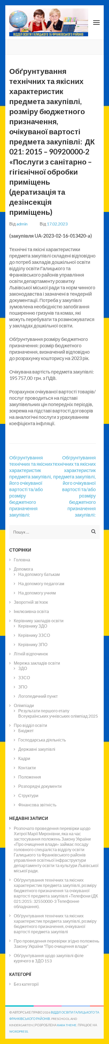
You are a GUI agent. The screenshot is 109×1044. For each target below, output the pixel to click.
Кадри (24, 758)
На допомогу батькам (39, 574)
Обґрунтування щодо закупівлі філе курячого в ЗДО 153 (49, 958)
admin (22, 223)
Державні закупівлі (36, 749)
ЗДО (22, 668)
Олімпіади (24, 705)
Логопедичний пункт (38, 696)
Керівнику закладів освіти (38, 620)
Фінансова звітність (37, 804)
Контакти (27, 767)
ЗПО (22, 686)
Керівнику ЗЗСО (34, 635)
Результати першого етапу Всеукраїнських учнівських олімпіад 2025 (58, 713)
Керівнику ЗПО (32, 644)
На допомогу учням (37, 592)
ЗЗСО (24, 677)
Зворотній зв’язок (31, 602)
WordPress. (19, 1031)
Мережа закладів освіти (37, 662)
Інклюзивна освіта (31, 611)
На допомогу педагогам (41, 583)
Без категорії (26, 984)
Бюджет (26, 730)
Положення (29, 776)
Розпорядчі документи (40, 786)
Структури (28, 795)
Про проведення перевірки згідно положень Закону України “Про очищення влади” (56, 943)
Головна (22, 559)
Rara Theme (66, 1025)
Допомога (23, 568)
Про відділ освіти (30, 725)
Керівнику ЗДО (32, 625)
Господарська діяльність (42, 739)
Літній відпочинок (31, 653)
